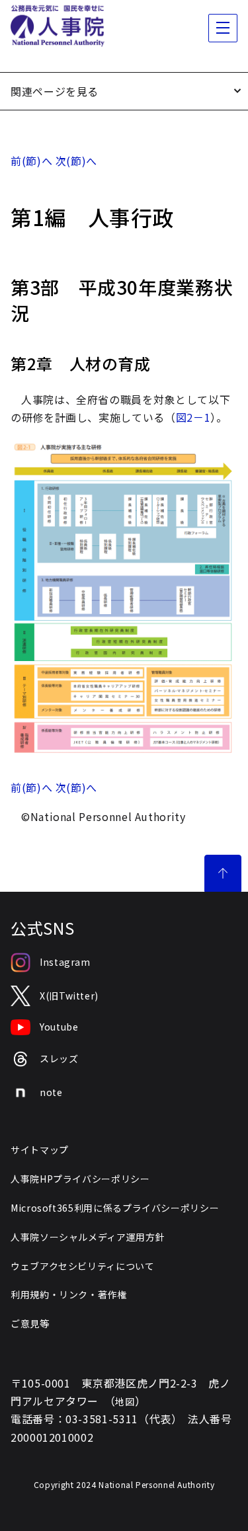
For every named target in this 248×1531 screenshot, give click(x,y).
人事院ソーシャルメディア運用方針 (88, 1236)
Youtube (59, 1026)
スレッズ (59, 1058)
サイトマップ (40, 1149)
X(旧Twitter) (69, 995)
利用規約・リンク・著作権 (69, 1294)
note (51, 1092)
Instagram (65, 961)
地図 (124, 1401)
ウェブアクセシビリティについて (83, 1266)
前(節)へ (31, 161)
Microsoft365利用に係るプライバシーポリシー (115, 1207)
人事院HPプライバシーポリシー (80, 1178)
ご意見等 (30, 1323)
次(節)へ (76, 161)
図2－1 (193, 417)
